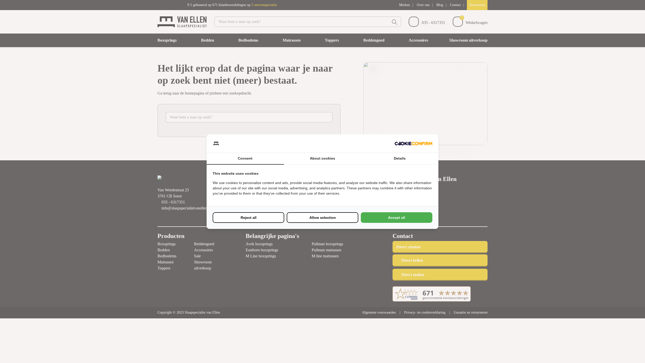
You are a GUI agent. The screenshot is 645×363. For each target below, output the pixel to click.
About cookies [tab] (322, 158)
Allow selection (322, 218)
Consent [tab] (245, 158)
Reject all (248, 218)
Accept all (396, 218)
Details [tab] (400, 158)
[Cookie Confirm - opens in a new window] (413, 143)
